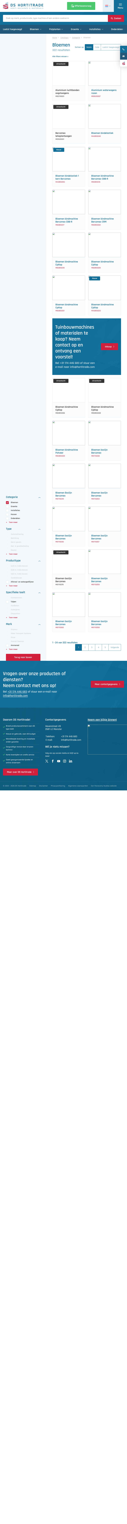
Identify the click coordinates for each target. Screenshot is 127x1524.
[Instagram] (64, 761)
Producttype (13, 560)
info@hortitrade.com (15, 696)
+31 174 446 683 (17, 692)
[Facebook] (52, 761)
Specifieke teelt (15, 592)
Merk (9, 624)
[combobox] (55, 18)
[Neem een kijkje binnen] (106, 739)
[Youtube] (58, 761)
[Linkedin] (70, 761)
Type (9, 529)
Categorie (12, 497)
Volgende (115, 647)
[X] (46, 761)
